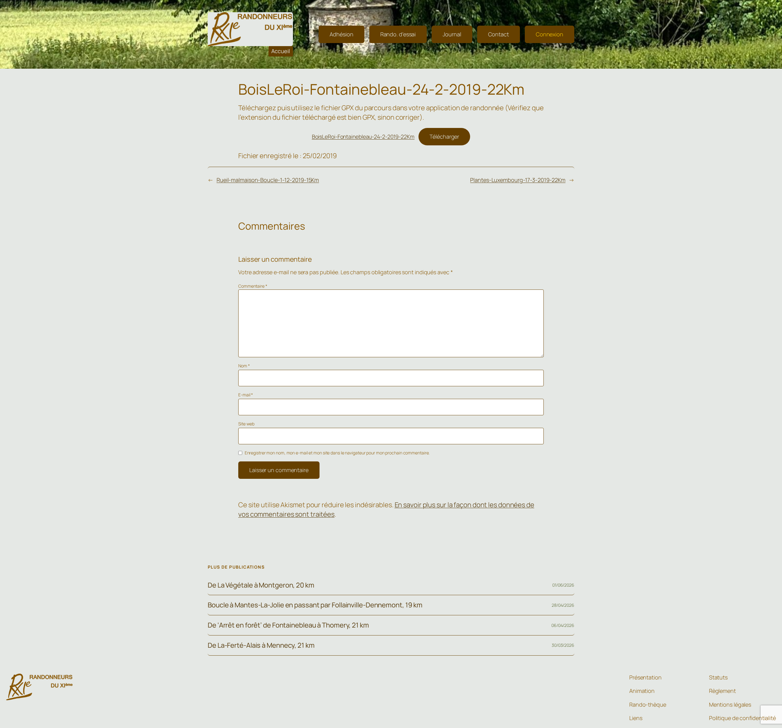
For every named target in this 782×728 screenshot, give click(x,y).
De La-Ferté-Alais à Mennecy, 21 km (261, 645)
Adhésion (341, 34)
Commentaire (252, 286)
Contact (498, 34)
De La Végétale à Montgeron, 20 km (261, 585)
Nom (244, 366)
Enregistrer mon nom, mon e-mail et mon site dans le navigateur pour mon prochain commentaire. (337, 453)
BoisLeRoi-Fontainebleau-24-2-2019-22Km (363, 136)
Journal (452, 34)
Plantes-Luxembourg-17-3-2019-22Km (517, 180)
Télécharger (444, 136)
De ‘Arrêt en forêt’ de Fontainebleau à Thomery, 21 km (288, 625)
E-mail (245, 395)
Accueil (280, 51)
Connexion (549, 34)
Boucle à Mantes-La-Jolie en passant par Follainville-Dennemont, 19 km (315, 605)
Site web (246, 424)
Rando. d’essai (398, 34)
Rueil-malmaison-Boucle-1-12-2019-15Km (268, 180)
